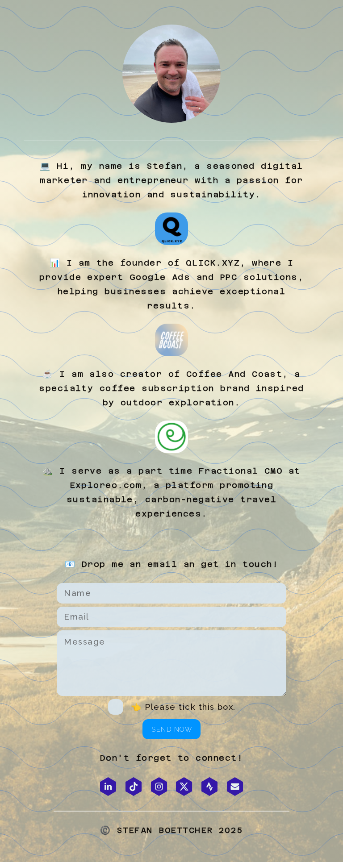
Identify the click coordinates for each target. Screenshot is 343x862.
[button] (108, 786)
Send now (171, 729)
